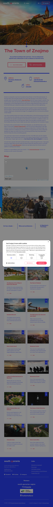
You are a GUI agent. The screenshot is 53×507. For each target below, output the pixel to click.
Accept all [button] (41, 263)
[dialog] (26, 253)
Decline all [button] (30, 263)
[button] (10, 263)
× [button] (48, 241)
